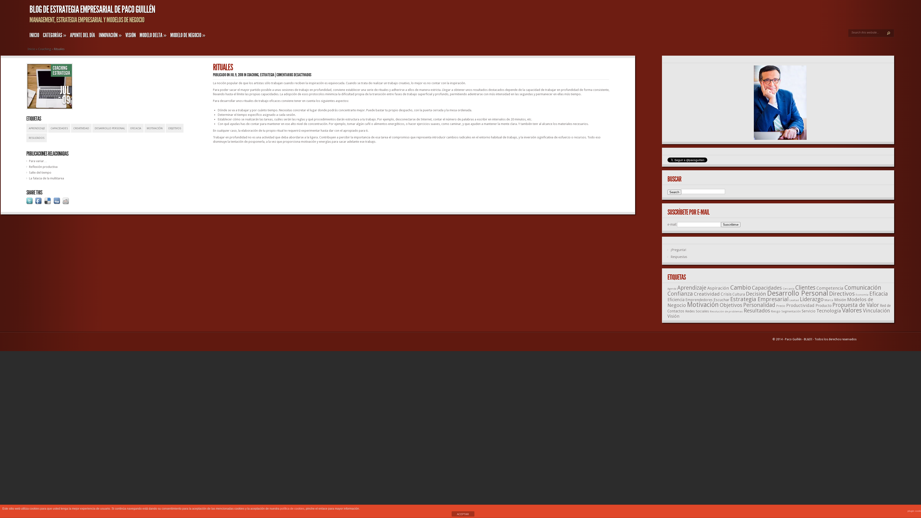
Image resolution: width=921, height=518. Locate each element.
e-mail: (672, 224)
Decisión (756, 294)
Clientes (805, 287)
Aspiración (718, 288)
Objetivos (174, 128)
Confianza (680, 293)
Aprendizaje (37, 128)
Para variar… (38, 161)
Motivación (155, 128)
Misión (840, 299)
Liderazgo (812, 299)
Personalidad (759, 305)
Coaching (44, 49)
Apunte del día (82, 35)
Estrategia (61, 73)
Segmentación (791, 311)
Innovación (110, 35)
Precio (780, 306)
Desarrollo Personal (110, 128)
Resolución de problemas (726, 311)
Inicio (34, 35)
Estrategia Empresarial (759, 299)
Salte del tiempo (40, 172)
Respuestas (679, 257)
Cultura (738, 294)
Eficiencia (676, 299)
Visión (130, 35)
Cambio (740, 287)
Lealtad (794, 300)
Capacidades (59, 128)
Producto (823, 305)
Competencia (829, 288)
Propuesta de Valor (855, 305)
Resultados (36, 138)
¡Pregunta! (678, 250)
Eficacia (135, 128)
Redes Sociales (697, 311)
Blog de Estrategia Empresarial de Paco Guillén (92, 9)
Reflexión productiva (43, 167)
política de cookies (292, 508)
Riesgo (775, 311)
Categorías (54, 35)
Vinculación (876, 311)
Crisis (726, 294)
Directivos (842, 293)
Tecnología (828, 311)
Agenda (671, 288)
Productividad (800, 305)
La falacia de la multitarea (46, 178)
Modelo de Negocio (187, 35)
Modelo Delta (153, 35)
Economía (862, 294)
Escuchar (721, 299)
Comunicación (862, 287)
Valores (852, 310)
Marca (829, 300)
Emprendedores (699, 300)
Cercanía (788, 288)
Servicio (808, 311)
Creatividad (81, 128)
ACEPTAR (463, 514)
